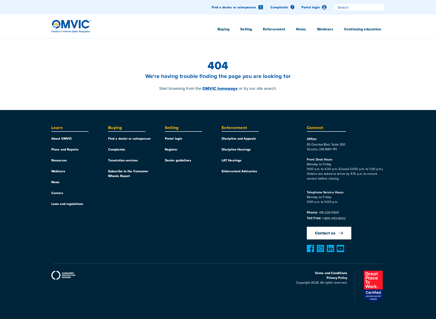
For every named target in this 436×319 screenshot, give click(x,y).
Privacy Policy (337, 277)
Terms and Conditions (331, 273)
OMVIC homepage (220, 88)
